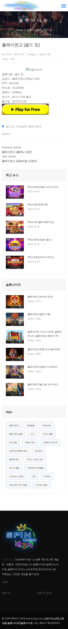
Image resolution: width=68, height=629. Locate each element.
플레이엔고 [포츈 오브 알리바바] (44, 349)
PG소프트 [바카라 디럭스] (40, 257)
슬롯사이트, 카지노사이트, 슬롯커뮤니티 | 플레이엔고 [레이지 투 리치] (45, 334)
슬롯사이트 (33, 30)
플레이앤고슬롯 (15, 434)
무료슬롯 (21, 126)
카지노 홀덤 (48, 434)
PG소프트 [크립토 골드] (39, 239)
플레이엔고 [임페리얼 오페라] (19, 160)
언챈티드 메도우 (50, 442)
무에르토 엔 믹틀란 (36, 468)
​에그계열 (13, 442)
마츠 (34, 476)
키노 (33, 434)
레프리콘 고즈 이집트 (18, 485)
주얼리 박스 (30, 442)
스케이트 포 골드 (16, 476)
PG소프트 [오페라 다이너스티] (43, 187)
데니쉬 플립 (14, 468)
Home (19, 30)
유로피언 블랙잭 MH (18, 451)
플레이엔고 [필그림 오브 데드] (43, 384)
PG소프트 (47, 425)
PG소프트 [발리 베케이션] (40, 222)
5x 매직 (47, 476)
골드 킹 (10, 126)
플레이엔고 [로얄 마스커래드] (42, 367)
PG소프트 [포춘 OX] (38, 204)
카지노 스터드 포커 (35, 459)
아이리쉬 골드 (42, 485)
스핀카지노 (8, 559)
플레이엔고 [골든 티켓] (39, 314)
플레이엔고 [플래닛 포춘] (17, 151)
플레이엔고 (35, 126)
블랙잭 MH (14, 459)
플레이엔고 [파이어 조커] (40, 296)
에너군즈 (38, 451)
